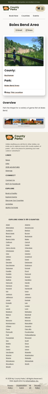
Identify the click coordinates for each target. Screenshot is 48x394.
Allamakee (10, 228)
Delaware (28, 262)
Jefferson (9, 297)
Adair (8, 225)
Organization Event (21, 386)
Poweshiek (10, 338)
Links (7, 163)
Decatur (9, 262)
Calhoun (9, 242)
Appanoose (29, 228)
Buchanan (9, 75)
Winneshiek (29, 361)
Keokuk (27, 300)
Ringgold (28, 338)
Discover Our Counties (15, 200)
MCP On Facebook (13, 184)
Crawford (28, 257)
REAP (30, 386)
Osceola (28, 326)
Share (29, 30)
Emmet (27, 268)
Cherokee (28, 248)
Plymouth (9, 332)
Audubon (9, 230)
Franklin (8, 274)
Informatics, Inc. (32, 381)
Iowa (26, 291)
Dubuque (9, 268)
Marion (8, 315)
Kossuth (9, 303)
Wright (8, 367)
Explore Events (11, 197)
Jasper (27, 294)
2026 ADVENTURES (13, 167)
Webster (28, 358)
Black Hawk (10, 233)
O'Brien (8, 326)
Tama (27, 346)
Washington (29, 355)
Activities (9, 204)
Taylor (8, 349)
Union (27, 349)
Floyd (27, 271)
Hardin (27, 283)
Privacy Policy (10, 386)
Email (19, 30)
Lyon (26, 309)
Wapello (28, 352)
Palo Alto (28, 329)
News (8, 160)
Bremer (8, 236)
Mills (7, 317)
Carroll (27, 242)
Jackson (9, 294)
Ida (7, 291)
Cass (8, 245)
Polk (7, 335)
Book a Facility (11, 193)
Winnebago (10, 361)
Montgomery (10, 323)
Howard (9, 288)
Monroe (28, 320)
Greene (8, 277)
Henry (27, 286)
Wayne (8, 358)
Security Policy (37, 386)
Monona (9, 320)
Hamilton (28, 280)
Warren (8, 355)
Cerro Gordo (10, 248)
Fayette (8, 271)
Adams (27, 225)
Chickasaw (10, 251)
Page (8, 329)
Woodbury (10, 364)
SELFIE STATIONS (12, 208)
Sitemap (9, 171)
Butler (27, 239)
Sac (7, 341)
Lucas (8, 309)
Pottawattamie (30, 335)
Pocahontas (29, 332)
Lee (26, 303)
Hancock (9, 283)
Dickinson (28, 265)
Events (36, 15)
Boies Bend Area (11, 85)
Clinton (8, 257)
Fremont (28, 274)
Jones (8, 300)
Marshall (28, 315)
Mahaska (28, 312)
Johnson (28, 297)
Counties (25, 15)
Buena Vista (10, 239)
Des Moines (10, 265)
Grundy (27, 277)
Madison (9, 312)
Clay (7, 254)
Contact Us (10, 180)
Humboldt (28, 288)
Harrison (9, 286)
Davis (27, 259)
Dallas (8, 259)
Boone (27, 233)
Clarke (27, 251)
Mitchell (27, 317)
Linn (7, 306)
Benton (27, 230)
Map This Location (14, 92)
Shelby (8, 344)
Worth (27, 364)
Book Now (13, 15)
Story (8, 346)
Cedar (27, 245)
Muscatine (28, 323)
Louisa (27, 306)
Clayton (27, 254)
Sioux (27, 344)
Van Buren (10, 352)
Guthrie (8, 280)
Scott (27, 341)
